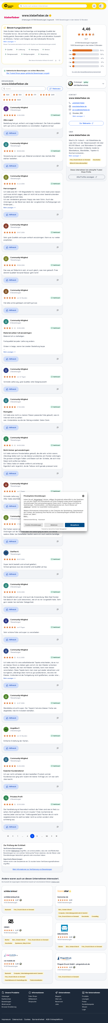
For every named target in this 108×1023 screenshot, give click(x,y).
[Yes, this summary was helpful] (55, 60)
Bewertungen (6, 1001)
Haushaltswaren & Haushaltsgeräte (16, 980)
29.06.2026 (21, 265)
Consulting (95, 916)
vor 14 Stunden (22, 298)
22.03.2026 (21, 804)
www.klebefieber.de (79, 106)
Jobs (57, 1004)
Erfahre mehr (55, 882)
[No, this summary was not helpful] (59, 60)
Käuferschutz (6, 999)
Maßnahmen (15, 851)
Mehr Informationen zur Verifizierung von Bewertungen (32, 869)
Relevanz (56, 89)
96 (47, 836)
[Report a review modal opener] (57, 133)
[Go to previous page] (13, 836)
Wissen (84, 1007)
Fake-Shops (32, 996)
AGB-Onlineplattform (54, 1019)
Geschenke (96, 160)
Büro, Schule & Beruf (18, 940)
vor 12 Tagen (21, 377)
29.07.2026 (21, 232)
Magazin (58, 996)
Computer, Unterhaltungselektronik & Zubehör (28, 973)
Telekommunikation (36, 980)
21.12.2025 (21, 184)
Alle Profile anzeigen (85, 177)
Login (84, 1009)
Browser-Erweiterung (9, 1007)
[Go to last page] (56, 836)
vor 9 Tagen (21, 491)
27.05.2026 (21, 407)
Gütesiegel (5, 996)
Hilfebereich (32, 999)
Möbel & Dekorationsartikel (78, 163)
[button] (94, 6)
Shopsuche (32, 1001)
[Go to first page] (8, 836)
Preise (84, 1001)
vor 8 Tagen (21, 627)
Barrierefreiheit (38, 1019)
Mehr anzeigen (78, 116)
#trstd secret (6, 1004)
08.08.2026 (21, 151)
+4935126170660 (78, 103)
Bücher (7, 940)
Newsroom (59, 1001)
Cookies (27, 1019)
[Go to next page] (52, 836)
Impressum (6, 1019)
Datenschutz (17, 1019)
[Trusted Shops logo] (8, 6)
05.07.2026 (21, 559)
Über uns (58, 999)
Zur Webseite (85, 123)
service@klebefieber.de (81, 110)
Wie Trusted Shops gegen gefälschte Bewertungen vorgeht (27, 73)
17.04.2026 (21, 524)
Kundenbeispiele (88, 1004)
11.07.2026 (20, 703)
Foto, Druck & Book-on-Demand (80, 160)
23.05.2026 (21, 328)
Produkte (85, 996)
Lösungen (85, 999)
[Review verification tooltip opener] (50, 15)
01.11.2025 (20, 657)
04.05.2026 (21, 445)
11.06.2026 (20, 115)
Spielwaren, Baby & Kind (22, 943)
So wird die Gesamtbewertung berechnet (86, 72)
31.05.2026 (21, 766)
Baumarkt (8, 909)
